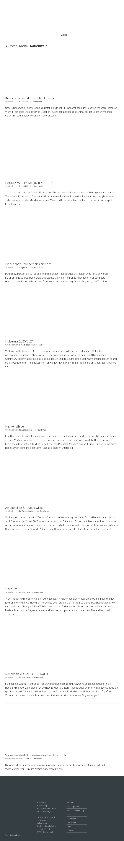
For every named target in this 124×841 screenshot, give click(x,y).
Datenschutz (72, 818)
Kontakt (70, 826)
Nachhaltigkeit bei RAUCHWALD (26, 674)
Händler (70, 831)
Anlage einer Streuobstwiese (24, 508)
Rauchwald (38, 46)
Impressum (71, 823)
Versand (70, 802)
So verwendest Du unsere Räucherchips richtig (36, 755)
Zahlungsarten (73, 806)
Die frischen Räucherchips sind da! (28, 264)
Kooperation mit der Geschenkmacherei (31, 98)
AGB (68, 815)
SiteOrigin (16, 835)
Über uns (11, 589)
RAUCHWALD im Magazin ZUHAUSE (29, 183)
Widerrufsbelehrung (75, 810)
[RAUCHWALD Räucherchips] (62, 15)
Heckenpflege (14, 426)
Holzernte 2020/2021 (19, 341)
